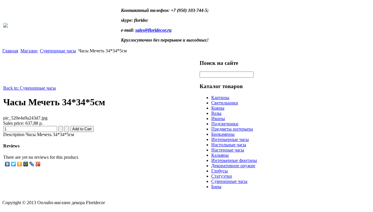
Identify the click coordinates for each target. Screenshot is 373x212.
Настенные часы (227, 149)
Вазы (216, 113)
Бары (216, 186)
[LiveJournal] (32, 164)
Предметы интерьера (232, 129)
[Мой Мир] (26, 164)
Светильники (224, 102)
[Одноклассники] (20, 164)
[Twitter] (13, 164)
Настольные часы (228, 144)
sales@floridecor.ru (153, 30)
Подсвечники (224, 123)
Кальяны (220, 155)
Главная (10, 50)
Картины (220, 97)
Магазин (29, 50)
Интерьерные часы (230, 139)
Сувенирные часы (58, 50)
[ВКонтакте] (7, 164)
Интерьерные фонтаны (234, 160)
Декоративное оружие (233, 165)
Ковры (217, 108)
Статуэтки (221, 176)
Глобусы (219, 170)
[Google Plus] (38, 164)
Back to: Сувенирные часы (29, 87)
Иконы (218, 118)
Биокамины (223, 134)
